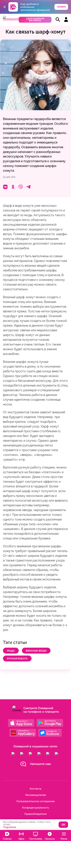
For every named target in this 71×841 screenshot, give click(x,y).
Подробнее (9, 827)
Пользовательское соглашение (35, 801)
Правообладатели (35, 813)
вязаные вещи (36, 650)
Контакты (35, 788)
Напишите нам (40, 764)
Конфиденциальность (35, 807)
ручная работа (17, 658)
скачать (61, 7)
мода (11, 650)
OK (63, 824)
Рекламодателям (35, 795)
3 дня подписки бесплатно (35, 20)
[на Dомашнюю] (11, 19)
